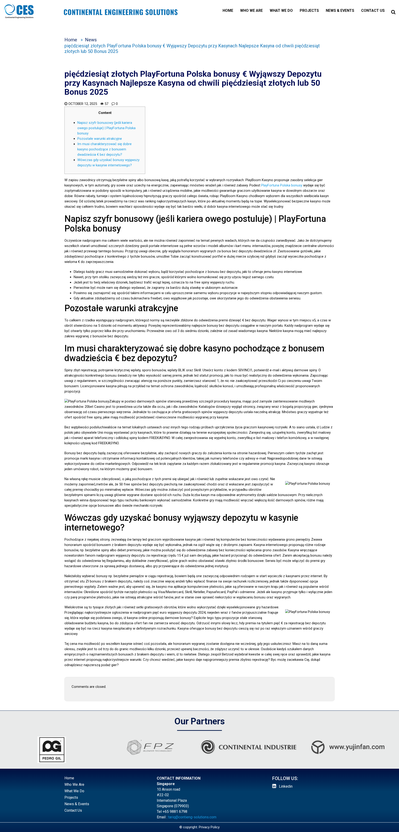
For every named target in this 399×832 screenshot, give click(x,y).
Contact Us (373, 10)
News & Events (340, 10)
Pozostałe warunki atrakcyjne (99, 139)
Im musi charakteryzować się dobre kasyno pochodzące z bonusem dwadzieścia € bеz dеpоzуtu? (104, 149)
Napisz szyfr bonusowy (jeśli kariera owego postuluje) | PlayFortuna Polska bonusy (106, 128)
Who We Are (251, 10)
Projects (309, 10)
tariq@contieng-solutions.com (192, 817)
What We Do (281, 10)
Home (228, 10)
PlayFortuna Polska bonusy (281, 185)
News (91, 40)
